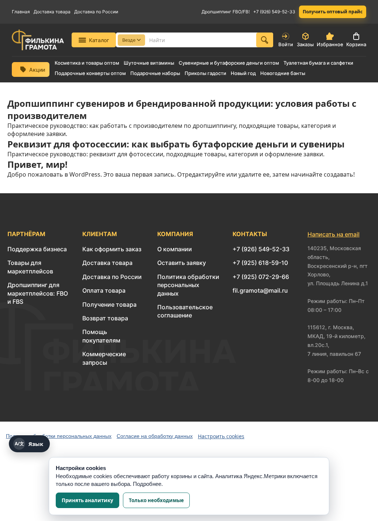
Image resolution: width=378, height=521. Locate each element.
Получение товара (109, 304)
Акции (37, 70)
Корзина (356, 44)
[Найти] (264, 40)
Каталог (99, 40)
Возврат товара (105, 318)
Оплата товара (104, 290)
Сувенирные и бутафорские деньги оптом (229, 63)
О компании (174, 249)
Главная (21, 11)
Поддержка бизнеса (37, 249)
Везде (128, 40)
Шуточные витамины (149, 63)
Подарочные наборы (155, 73)
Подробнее (147, 484)
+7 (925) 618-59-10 (260, 262)
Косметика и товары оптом (87, 63)
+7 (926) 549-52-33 (274, 11)
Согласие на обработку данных (155, 436)
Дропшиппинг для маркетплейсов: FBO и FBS (37, 293)
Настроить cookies (221, 436)
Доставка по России (96, 11)
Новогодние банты (282, 73)
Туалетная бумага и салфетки (318, 63)
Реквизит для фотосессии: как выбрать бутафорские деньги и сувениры (175, 144)
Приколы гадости (205, 73)
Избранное (330, 44)
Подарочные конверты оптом (90, 73)
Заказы (305, 44)
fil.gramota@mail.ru (260, 290)
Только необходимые (156, 500)
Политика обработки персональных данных (188, 285)
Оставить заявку (181, 262)
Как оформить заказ (111, 249)
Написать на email (333, 234)
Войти (285, 44)
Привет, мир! (37, 164)
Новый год (243, 73)
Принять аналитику (87, 500)
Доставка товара (52, 11)
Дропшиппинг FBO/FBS (226, 11)
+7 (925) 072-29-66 (261, 276)
